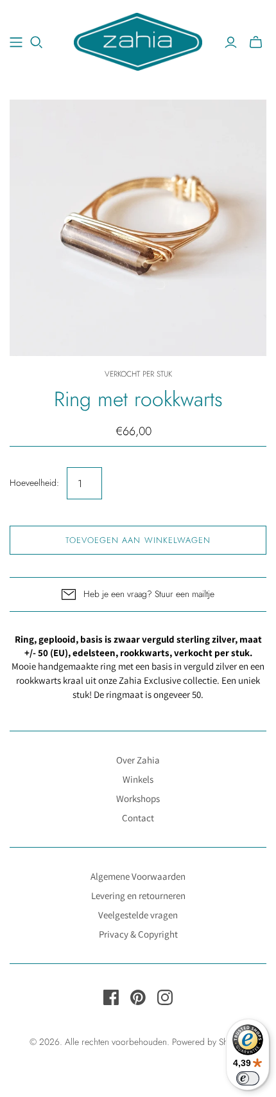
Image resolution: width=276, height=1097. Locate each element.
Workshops (138, 798)
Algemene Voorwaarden (138, 876)
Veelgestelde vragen (138, 915)
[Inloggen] (230, 42)
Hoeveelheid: (34, 483)
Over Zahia (138, 760)
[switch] (247, 1078)
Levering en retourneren (138, 895)
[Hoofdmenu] (16, 42)
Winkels (138, 779)
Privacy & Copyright (138, 934)
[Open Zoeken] (36, 42)
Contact (138, 818)
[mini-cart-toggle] (255, 42)
